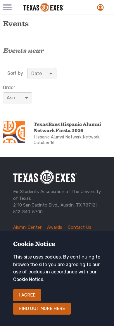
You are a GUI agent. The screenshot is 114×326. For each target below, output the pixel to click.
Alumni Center (27, 227)
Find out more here (42, 308)
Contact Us (79, 227)
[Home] (50, 7)
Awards (54, 227)
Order (9, 87)
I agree (27, 295)
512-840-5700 (28, 211)
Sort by (15, 73)
